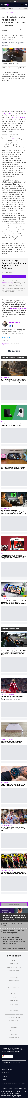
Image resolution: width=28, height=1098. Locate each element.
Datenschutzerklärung (10, 284)
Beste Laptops (14, 977)
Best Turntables (14, 1010)
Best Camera (14, 1027)
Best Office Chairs (14, 1021)
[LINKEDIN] (10, 326)
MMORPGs (11, 8)
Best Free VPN (14, 963)
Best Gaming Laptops (14, 980)
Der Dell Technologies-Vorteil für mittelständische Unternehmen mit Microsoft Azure (14, 917)
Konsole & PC (10, 13)
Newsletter (23, 67)
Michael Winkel (8, 29)
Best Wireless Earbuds (14, 1017)
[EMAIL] (13, 326)
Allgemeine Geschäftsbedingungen (11, 1062)
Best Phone (14, 994)
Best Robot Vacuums (14, 1037)
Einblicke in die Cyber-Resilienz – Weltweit (14, 925)
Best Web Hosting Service (14, 967)
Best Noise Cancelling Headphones (14, 1014)
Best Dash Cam (14, 1031)
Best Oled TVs (14, 1000)
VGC (12, 139)
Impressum (5, 1076)
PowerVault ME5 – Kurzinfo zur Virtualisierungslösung (13, 931)
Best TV (14, 997)
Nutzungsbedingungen (7, 282)
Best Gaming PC (14, 984)
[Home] (14, 1)
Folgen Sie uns (14, 67)
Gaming (3, 13)
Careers (4, 1079)
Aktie (5, 67)
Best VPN (14, 960)
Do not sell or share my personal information (13, 1083)
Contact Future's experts (8, 1066)
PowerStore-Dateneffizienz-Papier (14, 948)
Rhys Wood (4, 30)
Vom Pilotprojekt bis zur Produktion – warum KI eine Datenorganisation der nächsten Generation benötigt (14, 940)
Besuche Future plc (14, 1051)
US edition (13, 1093)
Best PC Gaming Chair (14, 987)
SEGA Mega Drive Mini (19, 117)
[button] (2, 4)
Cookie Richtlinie (6, 1073)
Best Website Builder (14, 970)
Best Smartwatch (14, 1004)
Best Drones (14, 1034)
